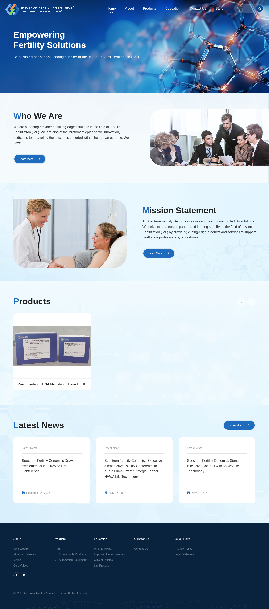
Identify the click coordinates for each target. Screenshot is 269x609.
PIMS (57, 548)
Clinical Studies (103, 560)
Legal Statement (185, 554)
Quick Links (182, 538)
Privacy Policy (184, 548)
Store (219, 8)
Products (149, 8)
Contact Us (198, 8)
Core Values (20, 565)
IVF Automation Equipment (70, 560)
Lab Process (101, 565)
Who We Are (21, 548)
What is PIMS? (103, 548)
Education (173, 8)
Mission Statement (24, 554)
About (129, 8)
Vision (17, 560)
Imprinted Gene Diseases (109, 554)
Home (111, 8)
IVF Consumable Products (70, 554)
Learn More (26, 158)
